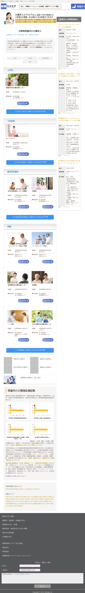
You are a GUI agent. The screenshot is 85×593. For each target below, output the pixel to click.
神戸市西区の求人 (25, 497)
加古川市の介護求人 (38, 499)
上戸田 (10, 70)
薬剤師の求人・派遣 (9, 524)
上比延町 (11, 121)
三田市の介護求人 (25, 499)
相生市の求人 (10, 497)
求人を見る (22, 103)
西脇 (9, 226)
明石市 (30, 503)
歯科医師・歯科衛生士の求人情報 (14, 528)
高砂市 (47, 499)
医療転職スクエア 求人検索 (12, 543)
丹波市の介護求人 (48, 497)
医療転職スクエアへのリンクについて (16, 556)
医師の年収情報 (8, 533)
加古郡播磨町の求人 (12, 503)
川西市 (8, 499)
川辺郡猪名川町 (37, 497)
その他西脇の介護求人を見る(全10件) (29, 350)
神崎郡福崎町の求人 (39, 503)
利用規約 (5, 551)
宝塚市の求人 (15, 499)
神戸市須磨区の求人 (46, 501)
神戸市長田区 (19, 506)
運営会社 (5, 547)
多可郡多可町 (23, 503)
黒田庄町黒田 (13, 172)
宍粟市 (17, 497)
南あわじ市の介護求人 (32, 501)
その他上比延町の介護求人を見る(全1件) (29, 162)
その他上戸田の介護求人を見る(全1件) (29, 111)
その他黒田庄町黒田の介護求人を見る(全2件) (29, 217)
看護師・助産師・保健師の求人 (14, 520)
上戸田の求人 (36, 489)
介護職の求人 (7, 537)
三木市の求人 (20, 501)
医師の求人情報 (8, 516)
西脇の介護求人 (20, 489)
